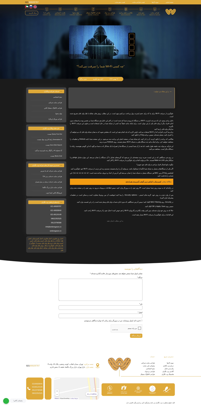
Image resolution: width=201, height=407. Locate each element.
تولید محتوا (58, 113)
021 (32, 2)
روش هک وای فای (38, 245)
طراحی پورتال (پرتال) (55, 119)
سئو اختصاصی (57, 97)
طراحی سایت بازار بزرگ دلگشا (52, 187)
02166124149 (37, 387)
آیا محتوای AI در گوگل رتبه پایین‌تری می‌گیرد (48, 150)
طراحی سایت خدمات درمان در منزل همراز (48, 182)
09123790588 (37, 390)
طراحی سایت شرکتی (55, 102)
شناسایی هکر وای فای (55, 248)
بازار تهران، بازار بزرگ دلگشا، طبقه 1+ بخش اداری (71, 367)
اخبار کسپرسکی (37, 238)
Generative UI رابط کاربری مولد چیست (49, 139)
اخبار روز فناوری (57, 238)
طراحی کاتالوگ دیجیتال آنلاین (53, 108)
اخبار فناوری (48, 238)
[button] (131, 36)
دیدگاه (139, 277)
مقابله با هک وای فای (41, 248)
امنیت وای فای (39, 241)
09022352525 (37, 393)
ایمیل (140, 312)
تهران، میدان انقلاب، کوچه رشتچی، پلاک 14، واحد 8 (70, 364)
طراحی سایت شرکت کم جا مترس (51, 171)
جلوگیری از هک (49, 245)
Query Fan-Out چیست (54, 134)
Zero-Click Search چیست (54, 145)
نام (140, 304)
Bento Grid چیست (56, 156)
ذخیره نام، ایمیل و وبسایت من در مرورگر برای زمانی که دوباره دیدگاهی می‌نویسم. (112, 321)
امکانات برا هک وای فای (52, 241)
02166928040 (37, 384)
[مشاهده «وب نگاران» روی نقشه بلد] (76, 389)
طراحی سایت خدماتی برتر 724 (52, 176)
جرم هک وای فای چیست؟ (44, 243)
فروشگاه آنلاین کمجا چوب (54, 193)
